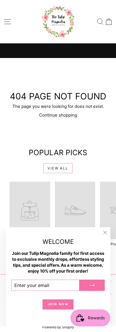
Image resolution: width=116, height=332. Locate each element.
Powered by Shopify (58, 327)
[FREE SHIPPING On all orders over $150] (58, 50)
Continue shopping (58, 115)
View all (58, 168)
